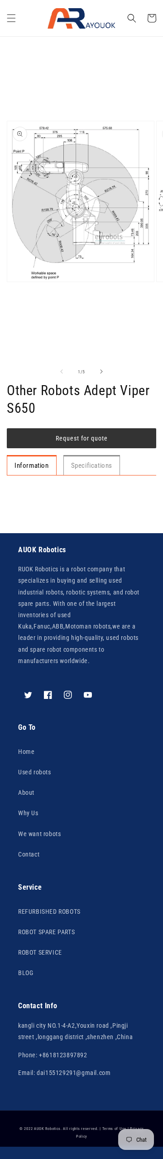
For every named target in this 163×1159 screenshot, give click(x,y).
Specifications (91, 465)
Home (26, 751)
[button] (11, 18)
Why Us (28, 813)
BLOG (25, 972)
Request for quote (82, 438)
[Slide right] (101, 371)
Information (31, 465)
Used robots (34, 772)
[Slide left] (62, 371)
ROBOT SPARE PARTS (46, 932)
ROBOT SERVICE (40, 952)
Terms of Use (114, 1128)
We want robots (39, 833)
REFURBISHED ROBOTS (49, 911)
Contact (28, 854)
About (26, 792)
